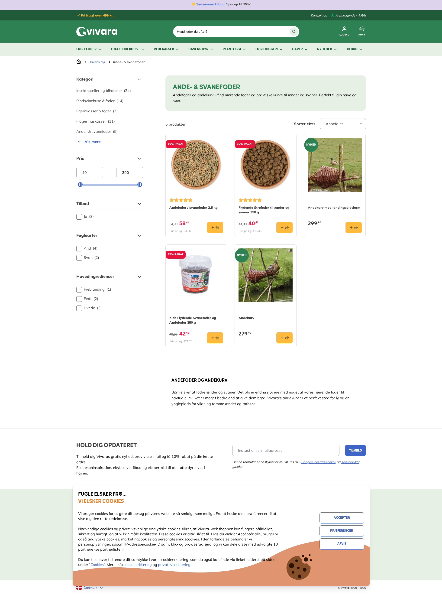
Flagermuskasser (95, 121)
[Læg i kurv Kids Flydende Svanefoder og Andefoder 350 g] (215, 337)
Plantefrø (232, 49)
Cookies (97, 564)
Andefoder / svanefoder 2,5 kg (193, 207)
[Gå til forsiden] (78, 62)
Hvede (93, 308)
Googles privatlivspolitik (318, 462)
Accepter (342, 518)
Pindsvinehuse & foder (99, 100)
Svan (91, 257)
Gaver (297, 49)
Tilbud (352, 49)
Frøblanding (97, 289)
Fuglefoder (86, 49)
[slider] (80, 184)
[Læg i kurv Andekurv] (284, 337)
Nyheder (324, 49)
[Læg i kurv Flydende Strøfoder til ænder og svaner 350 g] (284, 227)
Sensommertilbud (210, 4)
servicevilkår (350, 462)
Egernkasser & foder (97, 111)
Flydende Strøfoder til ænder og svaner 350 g (264, 209)
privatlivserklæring (174, 564)
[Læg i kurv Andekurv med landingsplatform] (353, 227)
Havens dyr (198, 49)
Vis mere (93, 141)
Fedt (91, 298)
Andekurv (246, 318)
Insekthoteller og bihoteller (103, 90)
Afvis (341, 544)
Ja (89, 216)
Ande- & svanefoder (97, 131)
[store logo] (96, 31)
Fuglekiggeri (266, 49)
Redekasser (164, 49)
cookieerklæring (139, 564)
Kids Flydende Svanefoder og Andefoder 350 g (192, 320)
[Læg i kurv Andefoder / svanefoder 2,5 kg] (215, 227)
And (90, 248)
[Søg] (294, 31)
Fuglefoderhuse (125, 49)
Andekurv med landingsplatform (334, 207)
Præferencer (341, 531)
